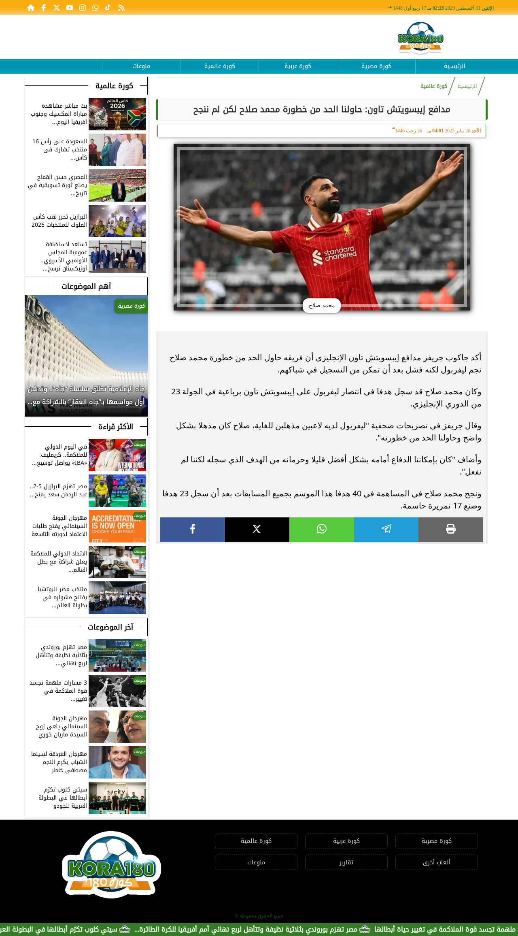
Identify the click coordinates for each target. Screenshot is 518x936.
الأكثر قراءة (115, 427)
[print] (450, 529)
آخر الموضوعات (110, 627)
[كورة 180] (421, 38)
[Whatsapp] (95, 7)
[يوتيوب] (69, 7)
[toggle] (63, 60)
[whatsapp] (321, 529)
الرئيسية (454, 66)
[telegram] (386, 529)
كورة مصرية (376, 66)
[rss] (121, 7)
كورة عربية (297, 66)
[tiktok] (108, 7)
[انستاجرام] (82, 7)
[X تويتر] (56, 7)
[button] (31, 399)
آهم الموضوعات (86, 286)
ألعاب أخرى (436, 862)
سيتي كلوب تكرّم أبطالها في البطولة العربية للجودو (77, 929)
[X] (257, 529)
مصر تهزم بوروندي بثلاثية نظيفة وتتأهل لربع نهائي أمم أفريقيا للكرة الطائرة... (279, 929)
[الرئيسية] (30, 7)
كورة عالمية (219, 66)
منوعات (141, 66)
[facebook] (192, 529)
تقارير (346, 862)
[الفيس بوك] (43, 7)
